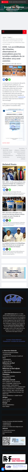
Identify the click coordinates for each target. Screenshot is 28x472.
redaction (18, 64)
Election (4, 142)
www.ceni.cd (21, 97)
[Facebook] (4, 79)
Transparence (6, 341)
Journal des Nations (14, 7)
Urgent (8, 142)
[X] (6, 79)
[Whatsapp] (9, 79)
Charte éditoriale (16, 339)
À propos (8, 339)
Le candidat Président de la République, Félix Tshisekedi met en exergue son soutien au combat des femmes (13, 244)
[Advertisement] (14, 21)
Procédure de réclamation (18, 341)
